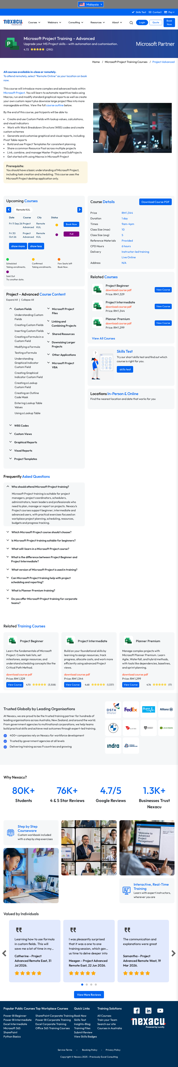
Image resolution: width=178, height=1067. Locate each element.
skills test (125, 369)
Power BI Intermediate (17, 1020)
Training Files (82, 1028)
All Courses (104, 1015)
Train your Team (107, 1020)
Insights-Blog (82, 1024)
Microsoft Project (14, 92)
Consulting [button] (74, 22)
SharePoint (10, 1032)
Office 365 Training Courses (52, 1028)
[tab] (82, 985)
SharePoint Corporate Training (54, 1015)
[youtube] (160, 1011)
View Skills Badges (85, 1036)
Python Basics (12, 1036)
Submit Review (83, 1032)
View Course (163, 289)
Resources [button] (96, 22)
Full (71, 234)
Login (142, 22)
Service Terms (65, 1049)
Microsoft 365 (12, 1028)
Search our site (106, 1024)
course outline (55, 105)
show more (18, 246)
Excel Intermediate (15, 1024)
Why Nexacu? (15, 777)
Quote (155, 22)
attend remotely (17, 76)
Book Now (169, 22)
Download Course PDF (155, 202)
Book (71, 224)
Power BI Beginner (15, 1015)
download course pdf (118, 290)
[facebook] (137, 1011)
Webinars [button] (53, 22)
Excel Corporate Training (50, 1024)
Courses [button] (32, 22)
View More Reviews (89, 994)
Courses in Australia (109, 1028)
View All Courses (103, 338)
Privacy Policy (113, 1049)
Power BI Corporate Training (53, 1020)
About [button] (115, 22)
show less (36, 246)
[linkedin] (148, 1011)
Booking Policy (89, 1049)
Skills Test (80, 1020)
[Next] (174, 954)
